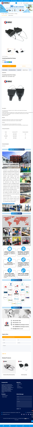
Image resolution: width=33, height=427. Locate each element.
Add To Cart (24, 66)
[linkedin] (28, 414)
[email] (32, 413)
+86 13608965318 (20, 0)
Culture (18, 385)
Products (6, 13)
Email (3, 426)
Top (29, 426)
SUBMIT (3, 353)
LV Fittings (15, 13)
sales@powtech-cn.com (6, 0)
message (16, 426)
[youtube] (30, 414)
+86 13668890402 (26, 0)
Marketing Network (19, 387)
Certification (19, 386)
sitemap (28, 418)
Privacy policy (16, 419)
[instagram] (24, 414)
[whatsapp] (32, 415)
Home (3, 13)
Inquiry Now (9, 66)
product (23, 426)
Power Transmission (11, 13)
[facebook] (22, 414)
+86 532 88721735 (14, 0)
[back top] (32, 419)
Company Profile (19, 383)
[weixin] (32, 417)
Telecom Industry (10, 15)
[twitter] (26, 414)
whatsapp (10, 426)
